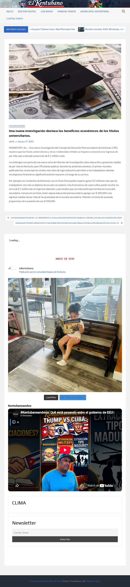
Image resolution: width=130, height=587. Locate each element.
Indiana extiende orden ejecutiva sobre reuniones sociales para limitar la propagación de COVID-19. (67, 223)
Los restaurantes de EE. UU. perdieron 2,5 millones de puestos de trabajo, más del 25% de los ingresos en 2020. (66, 218)
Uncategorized (17, 126)
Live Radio (47, 11)
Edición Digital (27, 11)
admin (11, 141)
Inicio (9, 11)
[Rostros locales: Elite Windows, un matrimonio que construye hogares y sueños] (47, 29)
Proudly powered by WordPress (45, 581)
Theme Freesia (93, 581)
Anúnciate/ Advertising (94, 11)
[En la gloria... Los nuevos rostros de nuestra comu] (65, 335)
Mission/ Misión (67, 11)
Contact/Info (14, 18)
